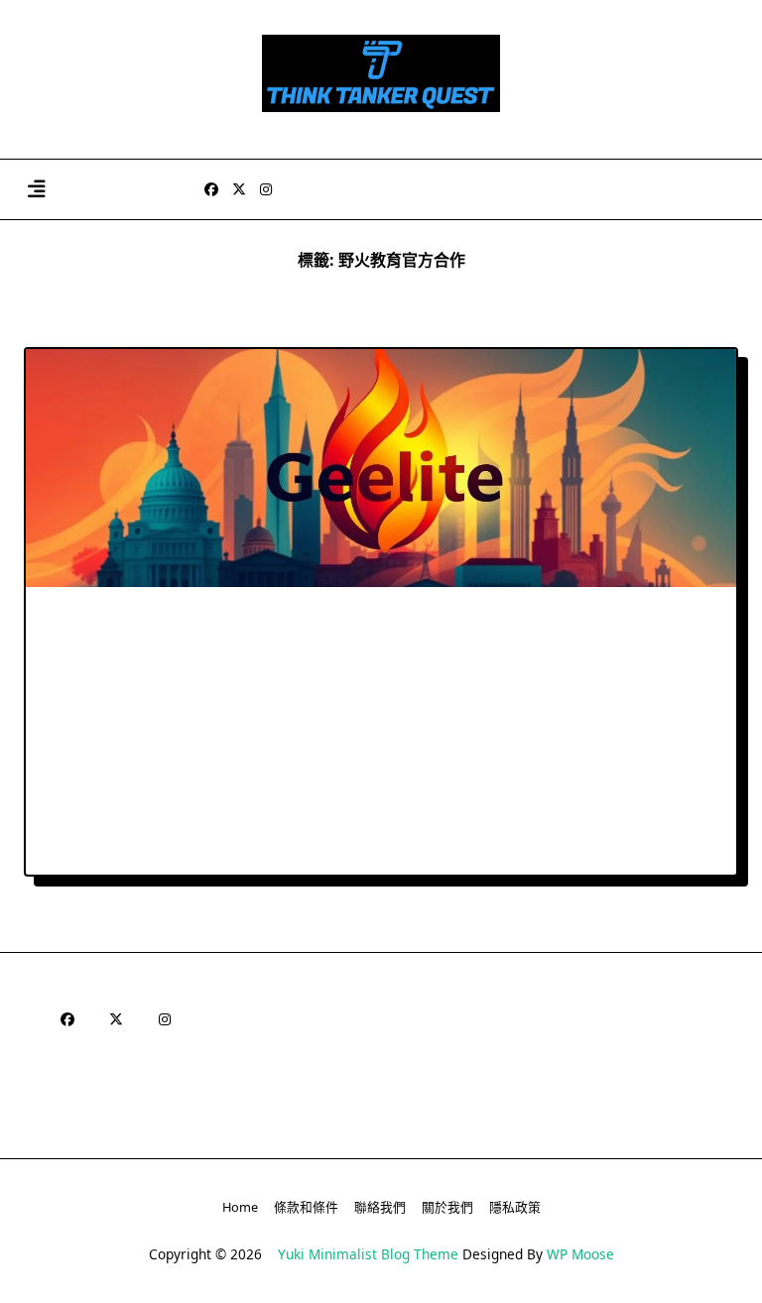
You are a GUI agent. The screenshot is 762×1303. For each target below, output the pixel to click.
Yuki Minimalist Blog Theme (368, 1253)
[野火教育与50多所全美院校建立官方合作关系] (381, 468)
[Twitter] (239, 189)
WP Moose (580, 1253)
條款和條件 (306, 1207)
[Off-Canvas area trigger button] (36, 190)
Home (240, 1207)
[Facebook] (211, 189)
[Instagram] (266, 189)
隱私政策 (515, 1207)
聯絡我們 (380, 1207)
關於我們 (447, 1207)
